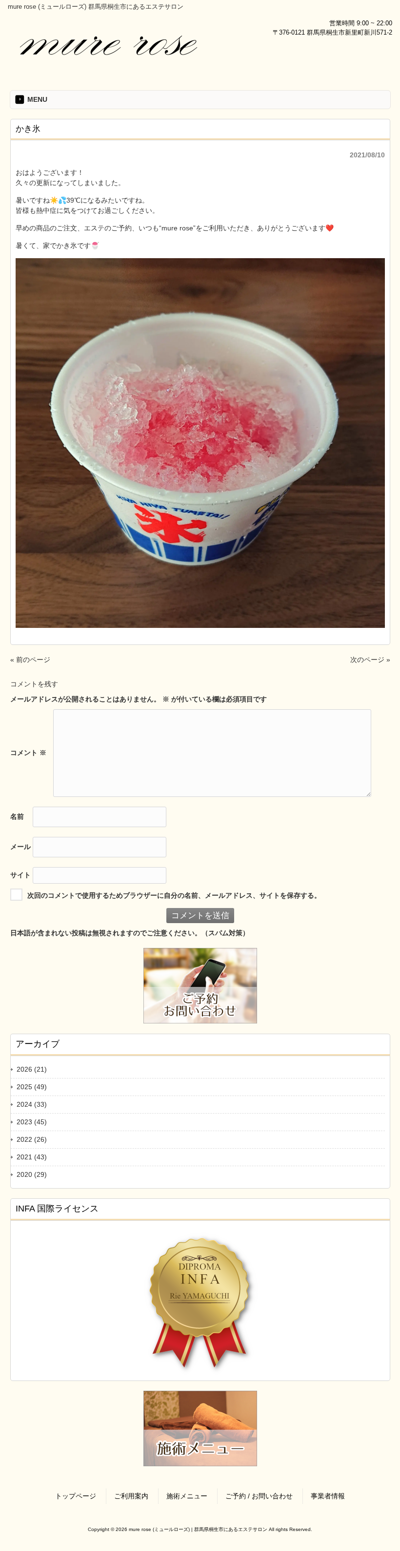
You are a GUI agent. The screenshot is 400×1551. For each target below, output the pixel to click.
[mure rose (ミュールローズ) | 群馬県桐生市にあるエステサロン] (107, 64)
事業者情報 (328, 1496)
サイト (20, 874)
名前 (17, 816)
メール (20, 846)
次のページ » (370, 659)
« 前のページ (30, 659)
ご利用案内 (131, 1496)
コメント (28, 752)
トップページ (75, 1496)
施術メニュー (186, 1496)
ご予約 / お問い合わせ (259, 1496)
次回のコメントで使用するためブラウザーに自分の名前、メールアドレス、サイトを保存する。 (174, 895)
